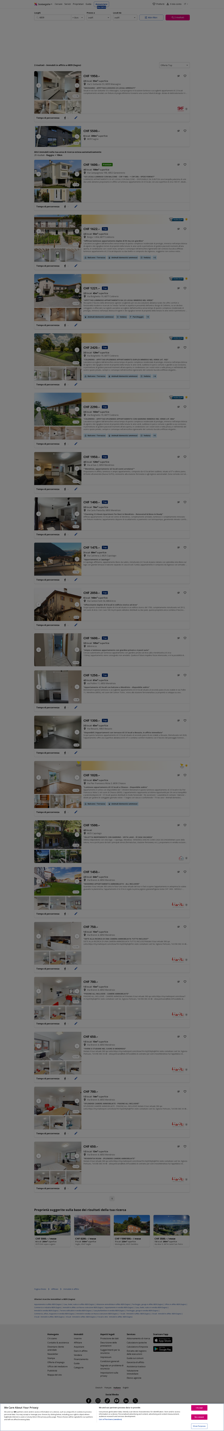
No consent (199, 1417)
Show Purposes (199, 1426)
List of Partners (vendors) (110, 1419)
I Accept (199, 1408)
